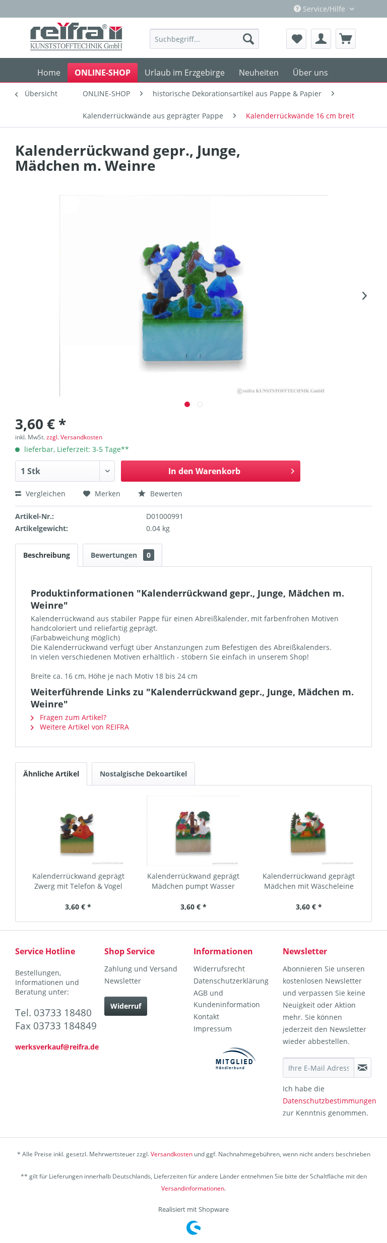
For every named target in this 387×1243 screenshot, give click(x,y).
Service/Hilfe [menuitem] (324, 9)
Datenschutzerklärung (231, 981)
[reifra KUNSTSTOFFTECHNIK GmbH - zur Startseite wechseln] (76, 38)
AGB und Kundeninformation (227, 999)
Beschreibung (46, 555)
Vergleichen (45, 493)
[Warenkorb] (346, 39)
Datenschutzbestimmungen (329, 1100)
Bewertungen (121, 555)
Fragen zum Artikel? (72, 717)
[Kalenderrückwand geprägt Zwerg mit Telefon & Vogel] (78, 831)
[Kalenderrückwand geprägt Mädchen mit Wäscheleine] (308, 831)
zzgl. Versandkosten (74, 437)
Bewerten (165, 493)
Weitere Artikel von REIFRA (83, 727)
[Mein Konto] (321, 39)
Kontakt (206, 1016)
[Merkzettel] (296, 39)
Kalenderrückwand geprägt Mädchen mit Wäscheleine (309, 881)
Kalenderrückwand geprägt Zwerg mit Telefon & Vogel (78, 881)
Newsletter (122, 981)
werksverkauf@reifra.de (57, 1047)
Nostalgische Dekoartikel (143, 773)
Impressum (213, 1028)
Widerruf (125, 1006)
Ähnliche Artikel (51, 773)
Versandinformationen (192, 1188)
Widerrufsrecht (219, 968)
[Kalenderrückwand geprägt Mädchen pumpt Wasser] (193, 831)
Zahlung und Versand (140, 968)
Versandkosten (171, 1154)
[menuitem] (204, 39)
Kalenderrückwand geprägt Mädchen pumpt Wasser (193, 881)
